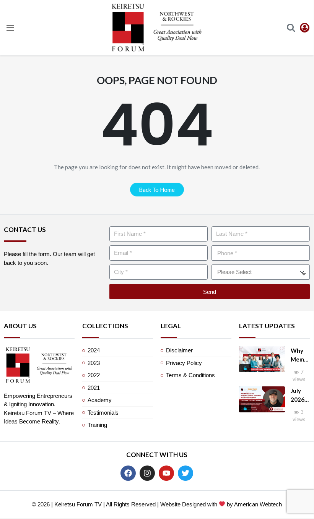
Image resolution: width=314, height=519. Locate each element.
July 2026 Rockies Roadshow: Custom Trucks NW (300, 395)
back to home (157, 189)
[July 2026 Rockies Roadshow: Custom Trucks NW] (262, 399)
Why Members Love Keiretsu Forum (299, 355)
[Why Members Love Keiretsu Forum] (262, 359)
